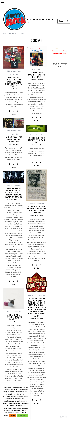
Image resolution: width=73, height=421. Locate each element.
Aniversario (31, 203)
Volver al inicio (64, 417)
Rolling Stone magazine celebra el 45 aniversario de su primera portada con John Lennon (36, 209)
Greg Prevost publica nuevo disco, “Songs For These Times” (36, 74)
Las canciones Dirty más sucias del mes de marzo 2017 (36, 140)
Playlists (32, 135)
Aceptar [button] (12, 415)
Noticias (8, 312)
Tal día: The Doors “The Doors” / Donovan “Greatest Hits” (14, 139)
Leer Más (14, 114)
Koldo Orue (15, 89)
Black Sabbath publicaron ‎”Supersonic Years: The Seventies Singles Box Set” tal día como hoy (13, 81)
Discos (31, 69)
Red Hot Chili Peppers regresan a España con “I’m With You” (14, 317)
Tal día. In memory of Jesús (14, 71)
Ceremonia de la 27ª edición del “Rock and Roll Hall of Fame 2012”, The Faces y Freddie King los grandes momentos (13, 192)
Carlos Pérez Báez (37, 80)
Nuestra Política (22, 415)
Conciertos (9, 185)
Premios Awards (32, 295)
